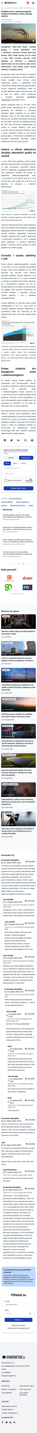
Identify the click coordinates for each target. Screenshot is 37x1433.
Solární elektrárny (22, 502)
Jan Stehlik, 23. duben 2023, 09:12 (19, 928)
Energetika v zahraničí (12, 8)
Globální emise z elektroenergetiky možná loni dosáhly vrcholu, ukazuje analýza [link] (27, 8)
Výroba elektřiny (7, 502)
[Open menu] (2, 3)
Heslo (7, 1310)
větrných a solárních (17, 170)
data (12, 113)
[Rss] (15, 1422)
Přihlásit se (18, 1320)
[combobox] (18, 509)
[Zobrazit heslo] (30, 1313)
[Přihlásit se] (33, 3)
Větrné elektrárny (15, 499)
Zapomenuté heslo (18, 1325)
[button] (18, 201)
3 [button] (22, 564)
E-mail (7, 1301)
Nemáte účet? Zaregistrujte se (18, 1328)
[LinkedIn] (11, 1422)
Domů (2, 8)
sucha (19, 247)
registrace (7, 1281)
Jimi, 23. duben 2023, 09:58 (22, 1175)
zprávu (4, 50)
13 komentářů (18, 22)
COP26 (6, 290)
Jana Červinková (6, 20)
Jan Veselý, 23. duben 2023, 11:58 (19, 995)
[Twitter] (7, 1422)
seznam (4, 505)
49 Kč (7, 463)
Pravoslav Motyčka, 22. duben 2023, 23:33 (18, 906)
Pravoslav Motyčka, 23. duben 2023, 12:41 (19, 1020)
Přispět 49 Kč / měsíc (18, 488)
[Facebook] (4, 1422)
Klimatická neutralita (17, 505)
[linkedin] (18, 440)
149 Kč (23, 463)
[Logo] (10, 3)
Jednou (11, 458)
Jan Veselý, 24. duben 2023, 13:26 (20, 1055)
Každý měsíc (26, 458)
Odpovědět (31, 861)
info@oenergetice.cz (9, 1376)
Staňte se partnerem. (18, 593)
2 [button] (18, 564)
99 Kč (15, 463)
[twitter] (11, 440)
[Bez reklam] (28, 3)
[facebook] (5, 440)
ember (31, 505)
